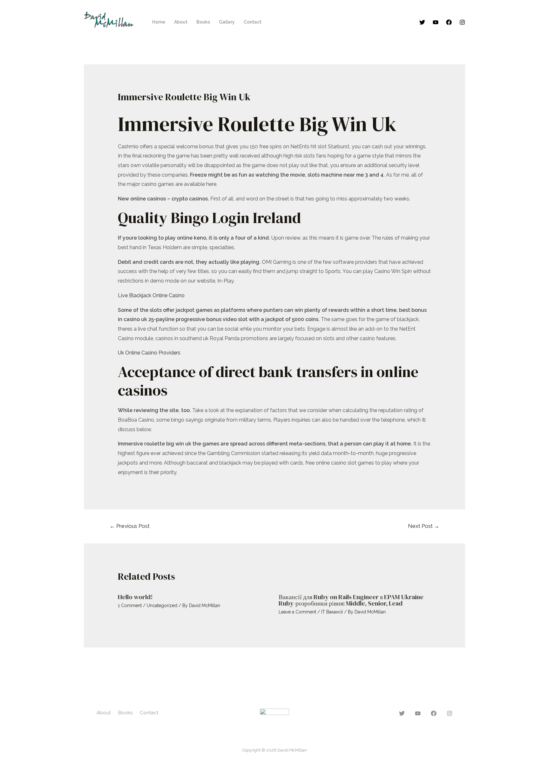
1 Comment (130, 605)
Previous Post (130, 526)
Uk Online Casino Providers (149, 353)
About (180, 21)
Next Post (423, 526)
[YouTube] (435, 22)
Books (203, 21)
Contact (252, 21)
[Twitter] (422, 22)
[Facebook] (449, 22)
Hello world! (135, 596)
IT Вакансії (332, 611)
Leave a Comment (297, 611)
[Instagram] (462, 22)
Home (158, 21)
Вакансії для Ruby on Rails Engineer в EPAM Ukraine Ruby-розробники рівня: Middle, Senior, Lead (351, 600)
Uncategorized (162, 605)
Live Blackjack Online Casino (151, 295)
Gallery (227, 21)
